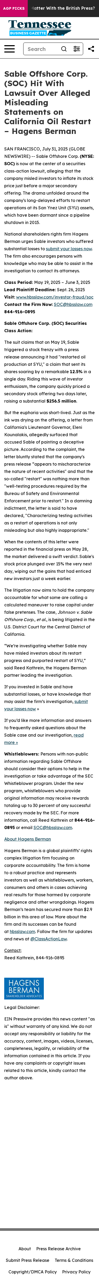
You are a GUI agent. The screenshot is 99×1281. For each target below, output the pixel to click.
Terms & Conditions (74, 1260)
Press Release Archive (58, 1248)
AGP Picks (14, 8)
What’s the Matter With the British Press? (50, 8)
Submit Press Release (27, 1260)
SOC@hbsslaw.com (73, 304)
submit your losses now (69, 248)
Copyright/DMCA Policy (32, 1271)
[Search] (64, 49)
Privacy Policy (76, 1271)
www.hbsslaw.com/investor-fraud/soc (54, 297)
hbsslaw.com (22, 931)
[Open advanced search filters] (76, 49)
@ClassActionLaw (48, 938)
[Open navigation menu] (9, 49)
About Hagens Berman (27, 839)
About (24, 1248)
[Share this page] (91, 49)
